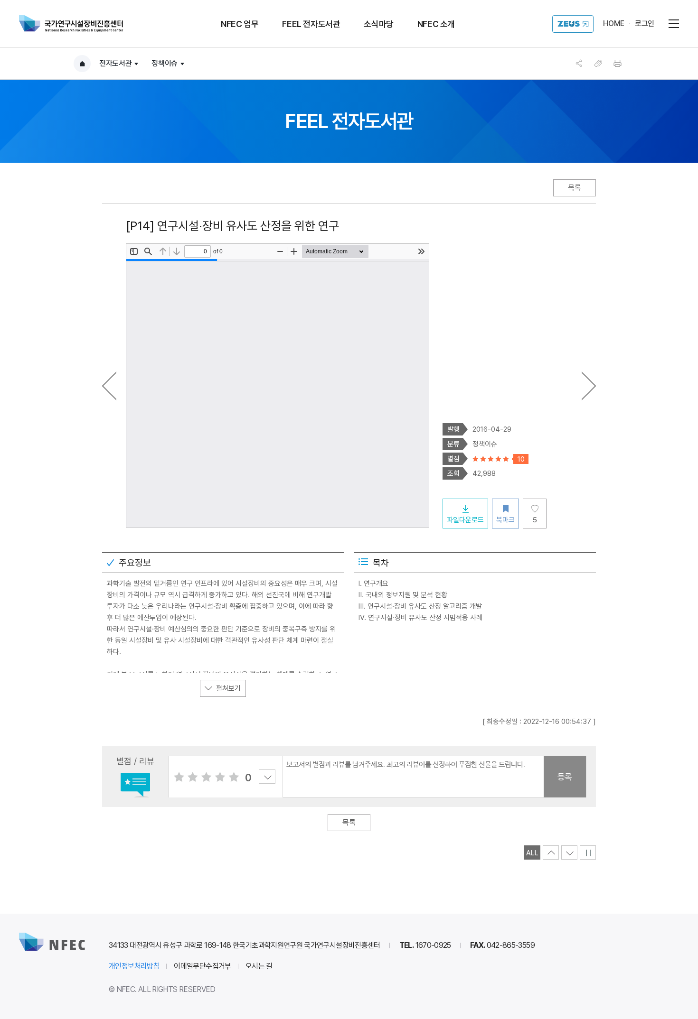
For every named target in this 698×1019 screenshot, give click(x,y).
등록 (564, 777)
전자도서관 (115, 63)
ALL (532, 853)
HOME (613, 23)
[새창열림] (573, 24)
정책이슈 (164, 63)
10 (238, 777)
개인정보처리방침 (134, 966)
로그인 (644, 23)
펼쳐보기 (228, 688)
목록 (574, 187)
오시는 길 (259, 966)
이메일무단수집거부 (202, 966)
